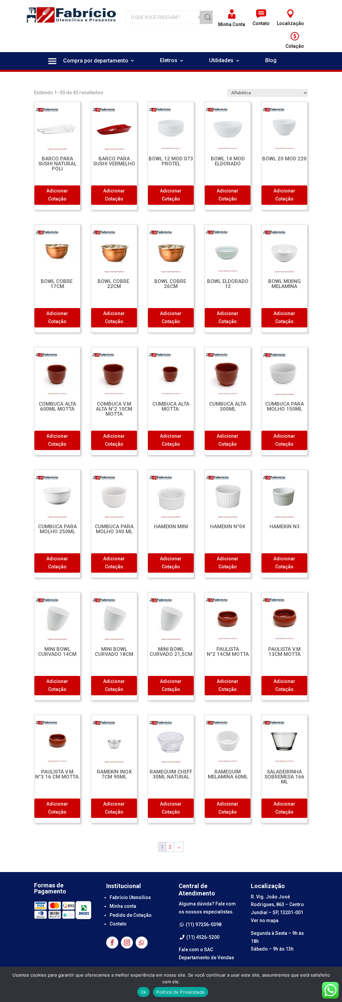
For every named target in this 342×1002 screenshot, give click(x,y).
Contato (118, 923)
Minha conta (123, 906)
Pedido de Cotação (131, 915)
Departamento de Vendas (206, 957)
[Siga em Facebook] (112, 943)
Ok (144, 992)
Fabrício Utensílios (130, 897)
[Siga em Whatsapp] (142, 943)
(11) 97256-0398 (203, 924)
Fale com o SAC (196, 949)
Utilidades (221, 60)
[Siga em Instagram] (127, 943)
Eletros (168, 60)
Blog (271, 60)
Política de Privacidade (180, 992)
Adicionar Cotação (57, 194)
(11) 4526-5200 (202, 937)
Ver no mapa (265, 920)
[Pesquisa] (208, 17)
